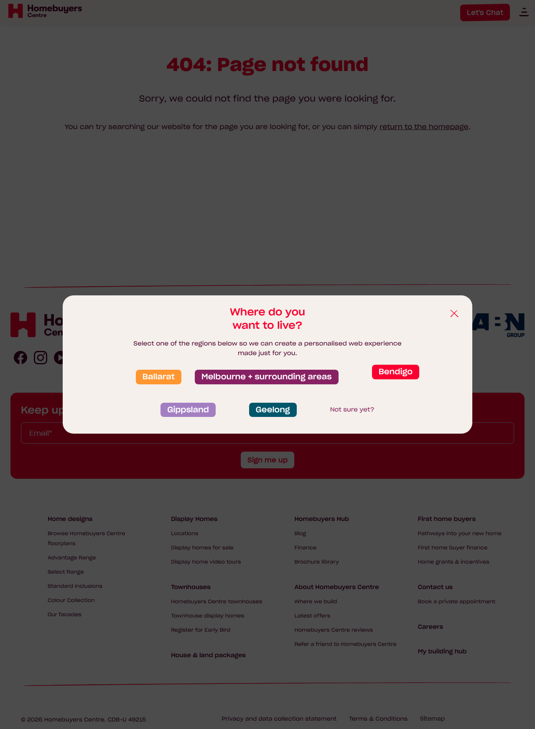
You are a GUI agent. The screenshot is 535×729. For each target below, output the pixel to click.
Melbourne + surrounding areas (266, 377)
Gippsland (188, 410)
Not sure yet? (352, 409)
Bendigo (396, 372)
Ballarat (159, 377)
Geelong (273, 410)
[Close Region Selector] (454, 313)
